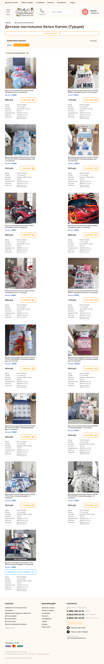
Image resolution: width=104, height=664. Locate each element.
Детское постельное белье (24, 23)
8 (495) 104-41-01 (75, 611)
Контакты (50, 2)
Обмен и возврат (27, 2)
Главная (8, 23)
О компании (40, 2)
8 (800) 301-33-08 (75, 618)
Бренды (44, 624)
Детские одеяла (10, 619)
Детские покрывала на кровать (16, 624)
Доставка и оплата (11, 2)
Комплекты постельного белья (16, 608)
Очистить (93, 41)
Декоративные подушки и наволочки (18, 613)
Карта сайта (46, 627)
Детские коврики (11, 616)
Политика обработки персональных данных (18, 658)
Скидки (72, 2)
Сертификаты (62, 2)
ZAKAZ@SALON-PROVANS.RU (76, 638)
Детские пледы (10, 621)
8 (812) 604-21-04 (75, 614)
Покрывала (9, 610)
